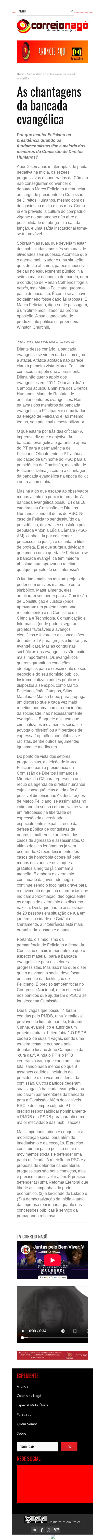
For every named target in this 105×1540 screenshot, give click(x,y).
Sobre (21, 1433)
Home (20, 74)
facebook (41, 1530)
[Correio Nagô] (52, 32)
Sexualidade (34, 74)
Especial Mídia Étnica (32, 1405)
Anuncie (23, 1386)
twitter (34, 1530)
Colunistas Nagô (29, 1395)
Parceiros (24, 1414)
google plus (49, 1530)
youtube (56, 1530)
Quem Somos (27, 1424)
